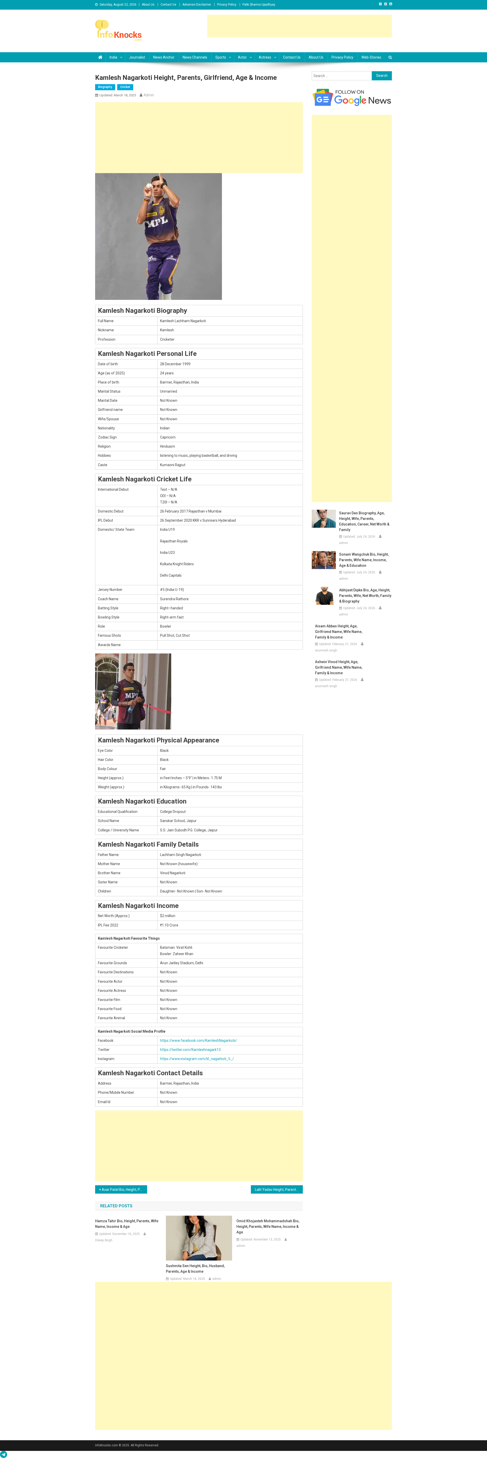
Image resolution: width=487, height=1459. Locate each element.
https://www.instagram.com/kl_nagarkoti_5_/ (197, 1059)
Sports (220, 57)
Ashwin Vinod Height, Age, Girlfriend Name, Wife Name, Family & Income (338, 667)
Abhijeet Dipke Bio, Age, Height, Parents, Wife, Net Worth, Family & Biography (365, 595)
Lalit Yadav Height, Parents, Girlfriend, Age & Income (279, 1190)
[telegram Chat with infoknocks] (3, 1456)
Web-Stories (371, 57)
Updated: (117, 95)
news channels (195, 57)
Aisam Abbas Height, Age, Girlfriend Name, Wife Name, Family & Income (338, 631)
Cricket (125, 87)
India (113, 57)
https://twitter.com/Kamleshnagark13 (190, 1050)
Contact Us (168, 4)
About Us (148, 4)
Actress (265, 57)
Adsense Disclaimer (196, 4)
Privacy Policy (226, 4)
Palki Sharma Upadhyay (258, 4)
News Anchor (164, 57)
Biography (105, 87)
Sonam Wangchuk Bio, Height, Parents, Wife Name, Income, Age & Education (364, 560)
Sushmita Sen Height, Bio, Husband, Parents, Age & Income (195, 1268)
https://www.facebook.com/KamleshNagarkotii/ (198, 1040)
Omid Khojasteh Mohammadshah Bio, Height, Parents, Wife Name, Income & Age (267, 1226)
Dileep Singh (103, 1240)
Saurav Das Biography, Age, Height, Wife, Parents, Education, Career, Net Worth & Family (364, 521)
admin (149, 95)
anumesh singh (326, 650)
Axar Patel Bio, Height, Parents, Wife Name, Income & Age (124, 1190)
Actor (242, 57)
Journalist (137, 57)
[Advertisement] (299, 26)
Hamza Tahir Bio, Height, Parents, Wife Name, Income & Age (126, 1224)
